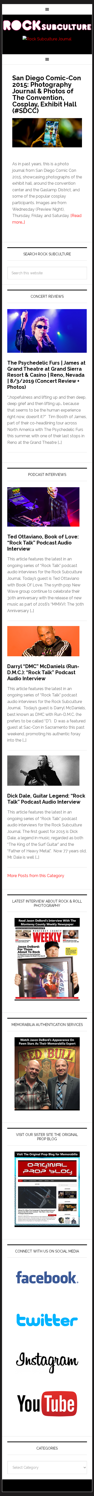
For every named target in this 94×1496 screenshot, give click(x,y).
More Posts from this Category (35, 875)
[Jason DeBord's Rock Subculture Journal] (47, 26)
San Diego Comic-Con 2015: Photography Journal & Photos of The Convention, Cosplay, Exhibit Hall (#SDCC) (46, 94)
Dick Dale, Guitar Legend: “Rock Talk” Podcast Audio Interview (46, 799)
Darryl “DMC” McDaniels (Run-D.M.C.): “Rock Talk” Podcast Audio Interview (43, 672)
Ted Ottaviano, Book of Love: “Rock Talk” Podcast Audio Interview (43, 543)
